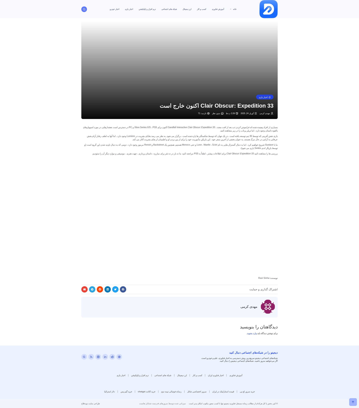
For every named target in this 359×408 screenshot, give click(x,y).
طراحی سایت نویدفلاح (90, 403)
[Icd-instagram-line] (98, 357)
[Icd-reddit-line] (112, 357)
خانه (235, 9)
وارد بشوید (252, 333)
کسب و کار (201, 9)
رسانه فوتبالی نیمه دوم (171, 391)
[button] (264, 97)
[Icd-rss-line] (91, 357)
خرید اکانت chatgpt (146, 391)
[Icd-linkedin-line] (105, 357)
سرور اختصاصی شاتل (197, 391)
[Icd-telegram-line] (119, 357)
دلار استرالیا (109, 391)
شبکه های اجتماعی (169, 9)
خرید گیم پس (126, 391)
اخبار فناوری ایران (216, 375)
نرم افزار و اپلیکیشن (147, 9)
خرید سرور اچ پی (247, 391)
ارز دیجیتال (187, 9)
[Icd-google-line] (84, 357)
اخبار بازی (129, 9)
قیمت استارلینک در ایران (223, 391)
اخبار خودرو (114, 9)
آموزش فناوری (218, 9)
